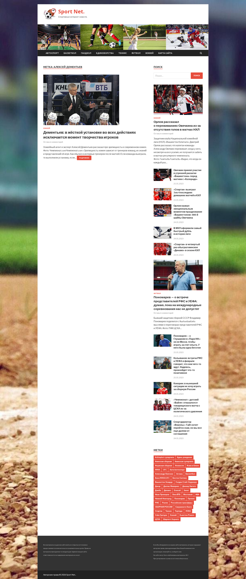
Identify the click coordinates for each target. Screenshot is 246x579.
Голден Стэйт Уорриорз (186, 482)
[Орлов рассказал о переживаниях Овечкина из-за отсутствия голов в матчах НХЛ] (178, 115)
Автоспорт (52, 53)
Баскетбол (70, 53)
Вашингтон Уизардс (164, 482)
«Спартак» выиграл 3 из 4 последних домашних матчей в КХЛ (187, 192)
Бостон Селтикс (180, 478)
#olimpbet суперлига (164, 457)
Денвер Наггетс (189, 486)
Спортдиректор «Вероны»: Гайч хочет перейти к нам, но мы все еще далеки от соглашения (188, 427)
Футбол (136, 53)
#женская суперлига (184, 461)
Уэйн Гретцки (161, 515)
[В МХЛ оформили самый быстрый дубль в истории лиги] (162, 238)
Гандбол (86, 53)
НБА (197, 494)
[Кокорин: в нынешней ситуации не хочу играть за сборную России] (162, 393)
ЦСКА (157, 519)
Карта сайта (165, 53)
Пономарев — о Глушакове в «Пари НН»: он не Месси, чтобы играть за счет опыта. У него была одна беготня (187, 341)
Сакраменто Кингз (183, 507)
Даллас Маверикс (171, 486)
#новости (179, 465)
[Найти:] (178, 75)
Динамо (167, 490)
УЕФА (188, 511)
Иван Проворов (162, 494)
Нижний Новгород (163, 498)
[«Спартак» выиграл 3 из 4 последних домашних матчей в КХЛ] (162, 199)
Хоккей (149, 53)
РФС (157, 503)
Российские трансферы (181, 503)
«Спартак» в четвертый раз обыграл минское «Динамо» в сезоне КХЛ (187, 247)
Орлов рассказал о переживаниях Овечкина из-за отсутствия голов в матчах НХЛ (177, 125)
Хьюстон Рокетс (187, 515)
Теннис (122, 53)
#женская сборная (163, 461)
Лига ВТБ (176, 494)
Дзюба (158, 490)
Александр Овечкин (164, 474)
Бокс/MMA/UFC (162, 478)
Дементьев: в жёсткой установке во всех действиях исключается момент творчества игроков (89, 134)
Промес (191, 498)
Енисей (177, 490)
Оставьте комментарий (53, 142)
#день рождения (184, 457)
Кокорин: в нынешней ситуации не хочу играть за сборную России (187, 386)
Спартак (158, 511)
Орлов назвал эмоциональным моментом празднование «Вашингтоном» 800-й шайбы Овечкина (188, 211)
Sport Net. (71, 11)
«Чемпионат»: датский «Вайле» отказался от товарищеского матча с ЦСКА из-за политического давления (188, 405)
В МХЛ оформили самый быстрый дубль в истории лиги (187, 231)
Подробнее (84, 158)
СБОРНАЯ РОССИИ (163, 507)
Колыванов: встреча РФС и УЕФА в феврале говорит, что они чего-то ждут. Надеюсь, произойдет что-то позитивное (188, 365)
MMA (157, 470)
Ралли (165, 503)
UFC (165, 470)
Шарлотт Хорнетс (171, 519)
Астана (179, 474)
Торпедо (179, 511)
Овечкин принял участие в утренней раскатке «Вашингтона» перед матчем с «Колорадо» (187, 174)
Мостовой (187, 494)
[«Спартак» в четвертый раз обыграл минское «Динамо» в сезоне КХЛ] (162, 254)
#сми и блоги (193, 465)
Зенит (186, 490)
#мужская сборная (163, 465)
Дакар (157, 486)
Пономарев (179, 498)
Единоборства (105, 53)
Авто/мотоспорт (177, 470)
